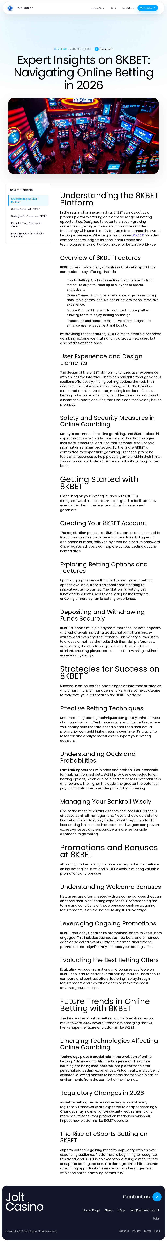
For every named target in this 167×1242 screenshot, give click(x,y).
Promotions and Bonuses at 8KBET (26, 225)
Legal (157, 1231)
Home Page (91, 1210)
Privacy (136, 1231)
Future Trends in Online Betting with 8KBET (28, 235)
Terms (147, 1231)
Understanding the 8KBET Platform (25, 200)
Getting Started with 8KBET (25, 209)
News (109, 1210)
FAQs (121, 1210)
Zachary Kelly (106, 49)
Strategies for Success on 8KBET (29, 216)
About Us (124, 1231)
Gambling (60, 49)
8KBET (138, 235)
